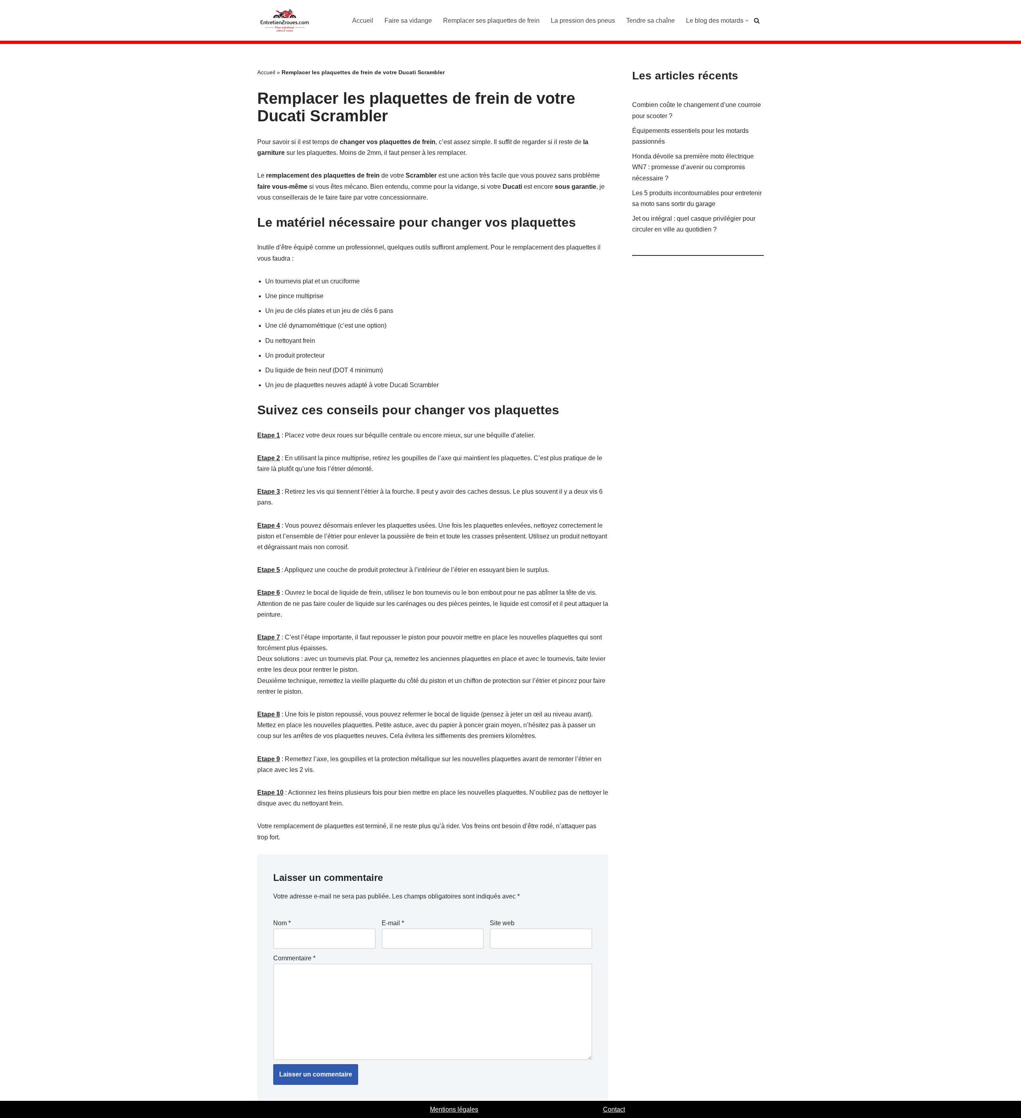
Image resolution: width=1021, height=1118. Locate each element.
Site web (502, 923)
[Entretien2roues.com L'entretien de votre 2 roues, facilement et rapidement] (285, 20)
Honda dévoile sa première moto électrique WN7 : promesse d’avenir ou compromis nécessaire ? (693, 167)
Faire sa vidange (408, 20)
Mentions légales (454, 1109)
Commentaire (294, 958)
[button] (746, 20)
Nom (282, 923)
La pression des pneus (583, 20)
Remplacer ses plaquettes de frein (491, 20)
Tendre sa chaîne (650, 20)
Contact (614, 1109)
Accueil (362, 20)
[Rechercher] (757, 21)
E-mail (393, 923)
